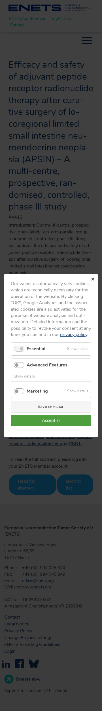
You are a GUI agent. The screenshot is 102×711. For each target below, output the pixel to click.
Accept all (51, 420)
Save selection (51, 406)
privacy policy (73, 334)
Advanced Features (47, 365)
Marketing (37, 391)
